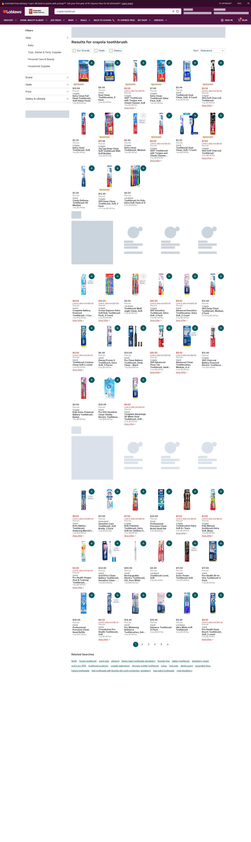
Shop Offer (129, 108)
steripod (115, 661)
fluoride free (164, 661)
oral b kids (104, 661)
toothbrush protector (98, 666)
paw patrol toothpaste (163, 671)
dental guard (187, 666)
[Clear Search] (173, 11)
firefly (74, 661)
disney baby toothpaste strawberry (138, 661)
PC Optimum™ (225, 3)
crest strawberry (184, 671)
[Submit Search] (177, 11)
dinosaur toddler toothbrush (145, 666)
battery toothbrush (181, 661)
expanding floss (202, 666)
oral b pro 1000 (78, 666)
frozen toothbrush (88, 661)
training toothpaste (80, 671)
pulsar (164, 666)
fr (248, 3)
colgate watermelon (120, 666)
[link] (129, 644)
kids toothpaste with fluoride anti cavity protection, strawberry (121, 671)
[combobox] (117, 11)
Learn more (127, 3)
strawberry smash (200, 661)
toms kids (173, 666)
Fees (239, 3)
